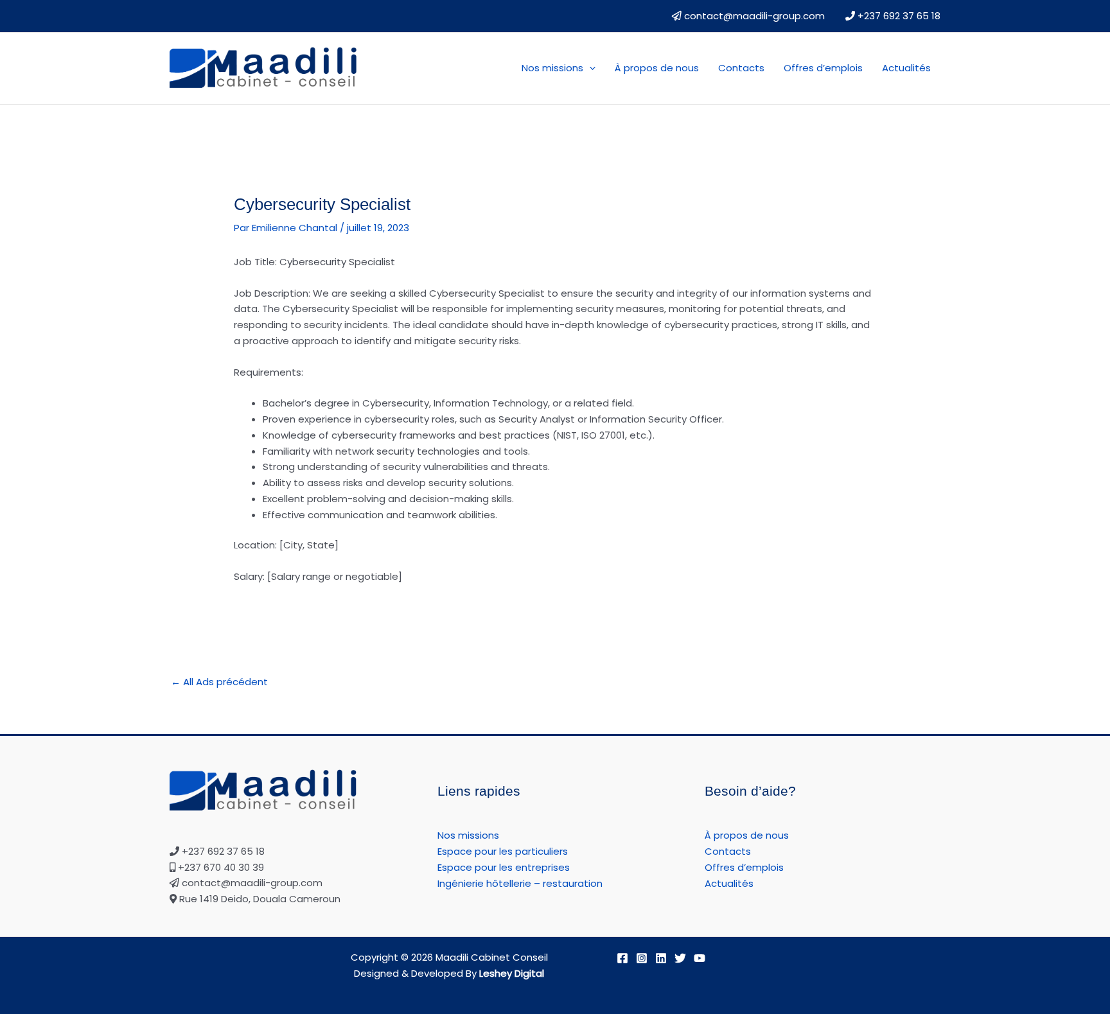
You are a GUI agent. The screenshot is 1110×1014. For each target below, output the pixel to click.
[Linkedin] (661, 958)
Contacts (741, 67)
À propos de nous (657, 67)
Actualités (906, 67)
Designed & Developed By (449, 973)
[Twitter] (680, 958)
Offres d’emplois (823, 67)
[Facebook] (622, 958)
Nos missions (552, 67)
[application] (589, 68)
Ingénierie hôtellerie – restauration (520, 883)
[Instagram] (642, 958)
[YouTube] (699, 958)
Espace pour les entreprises (503, 867)
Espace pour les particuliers (502, 851)
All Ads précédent (219, 681)
